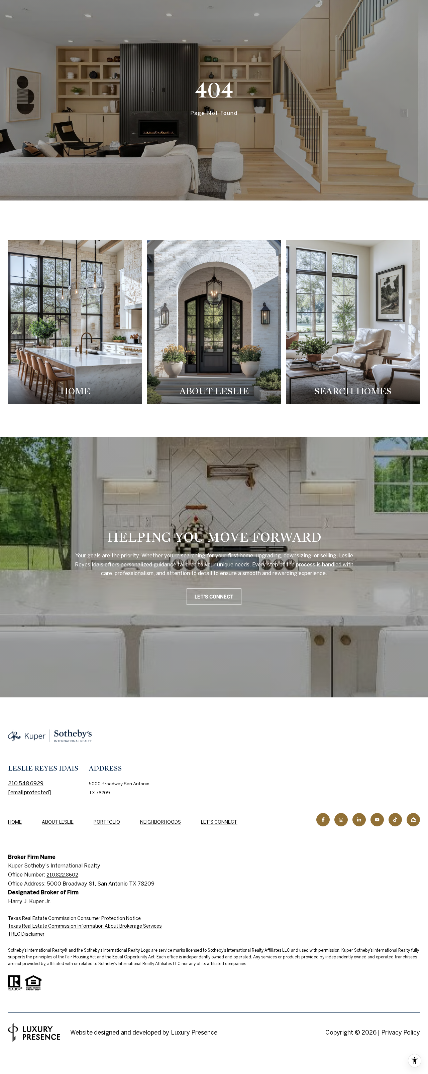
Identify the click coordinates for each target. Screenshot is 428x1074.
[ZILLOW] (413, 819)
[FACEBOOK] (323, 819)
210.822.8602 (62, 875)
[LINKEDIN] (359, 819)
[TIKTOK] (395, 819)
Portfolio (107, 822)
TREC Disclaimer (26, 934)
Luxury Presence (194, 1032)
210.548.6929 (25, 783)
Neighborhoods (160, 822)
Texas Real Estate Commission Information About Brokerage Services (85, 926)
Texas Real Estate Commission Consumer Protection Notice (74, 918)
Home (15, 822)
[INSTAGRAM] (341, 819)
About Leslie (58, 822)
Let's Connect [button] (214, 596)
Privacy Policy (400, 1032)
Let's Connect (219, 822)
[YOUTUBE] (377, 819)
